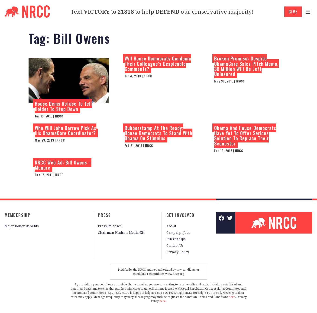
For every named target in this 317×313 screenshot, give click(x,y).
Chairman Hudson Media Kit (121, 232)
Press (104, 215)
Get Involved (180, 215)
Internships (176, 239)
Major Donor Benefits (22, 226)
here (232, 297)
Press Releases (110, 226)
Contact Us (175, 245)
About (171, 226)
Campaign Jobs (178, 232)
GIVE (293, 12)
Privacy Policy (177, 252)
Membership (18, 215)
